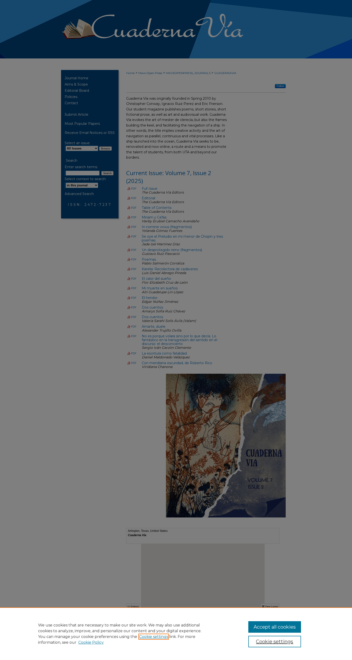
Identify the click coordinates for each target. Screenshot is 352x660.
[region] (176, 633)
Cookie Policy (91, 642)
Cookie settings (153, 636)
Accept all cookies (275, 627)
